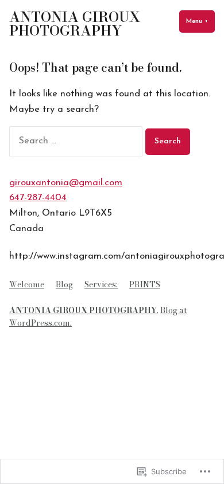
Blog (64, 284)
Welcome (26, 284)
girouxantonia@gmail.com (65, 183)
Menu (200, 21)
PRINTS (144, 284)
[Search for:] (77, 141)
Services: (101, 284)
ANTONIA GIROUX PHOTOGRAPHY (74, 23)
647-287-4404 (38, 197)
